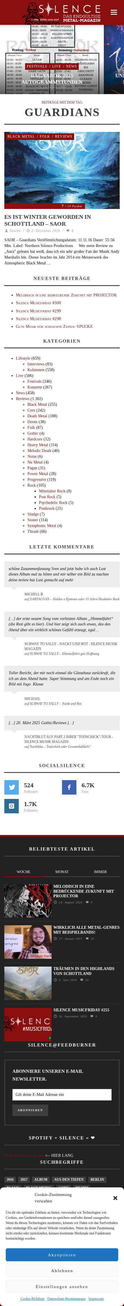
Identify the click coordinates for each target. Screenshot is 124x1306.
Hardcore (34, 439)
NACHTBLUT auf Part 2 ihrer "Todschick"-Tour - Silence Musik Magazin (69, 739)
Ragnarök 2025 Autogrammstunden (51, 79)
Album (40, 1180)
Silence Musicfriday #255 (81, 1010)
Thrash (33, 531)
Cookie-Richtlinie (32, 1299)
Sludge (33, 514)
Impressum (96, 1299)
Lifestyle (23, 358)
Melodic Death (39, 451)
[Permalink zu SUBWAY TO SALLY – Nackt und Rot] (15, 701)
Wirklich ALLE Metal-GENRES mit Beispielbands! (86, 930)
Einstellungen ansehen (62, 1286)
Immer (100, 872)
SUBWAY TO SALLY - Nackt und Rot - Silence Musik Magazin (71, 646)
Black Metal (21, 136)
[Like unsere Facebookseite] (69, 787)
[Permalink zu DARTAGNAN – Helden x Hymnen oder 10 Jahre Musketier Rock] (15, 597)
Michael (32, 699)
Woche (23, 872)
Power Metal (37, 474)
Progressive (36, 479)
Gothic (32, 433)
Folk (45, 136)
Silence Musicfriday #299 (38, 311)
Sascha (15, 230)
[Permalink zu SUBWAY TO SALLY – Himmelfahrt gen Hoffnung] (15, 647)
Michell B (34, 594)
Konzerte (34, 387)
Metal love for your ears (24, 1155)
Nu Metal (35, 462)
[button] (115, 1198)
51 (92, 938)
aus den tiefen (69, 1180)
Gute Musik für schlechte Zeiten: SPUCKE (54, 326)
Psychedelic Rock (53, 502)
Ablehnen (62, 1270)
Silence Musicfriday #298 (38, 319)
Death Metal (37, 416)
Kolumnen (35, 370)
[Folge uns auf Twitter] (11, 787)
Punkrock (47, 508)
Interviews (35, 364)
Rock (31, 485)
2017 (23, 1180)
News (71, 66)
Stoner (32, 520)
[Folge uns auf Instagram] (11, 806)
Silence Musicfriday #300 (38, 303)
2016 (10, 1180)
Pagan (32, 468)
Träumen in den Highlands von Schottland (83, 971)
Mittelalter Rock (52, 491)
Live (56, 66)
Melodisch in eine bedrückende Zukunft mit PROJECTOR (66, 295)
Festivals (37, 66)
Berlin (97, 1180)
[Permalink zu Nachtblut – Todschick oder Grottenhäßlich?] (15, 740)
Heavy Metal (37, 445)
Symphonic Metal (41, 526)
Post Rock (47, 497)
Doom (32, 422)
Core (31, 410)
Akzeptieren (62, 1255)
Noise (32, 456)
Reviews (63, 136)
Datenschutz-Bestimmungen (66, 1299)
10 (86, 980)
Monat (62, 872)
